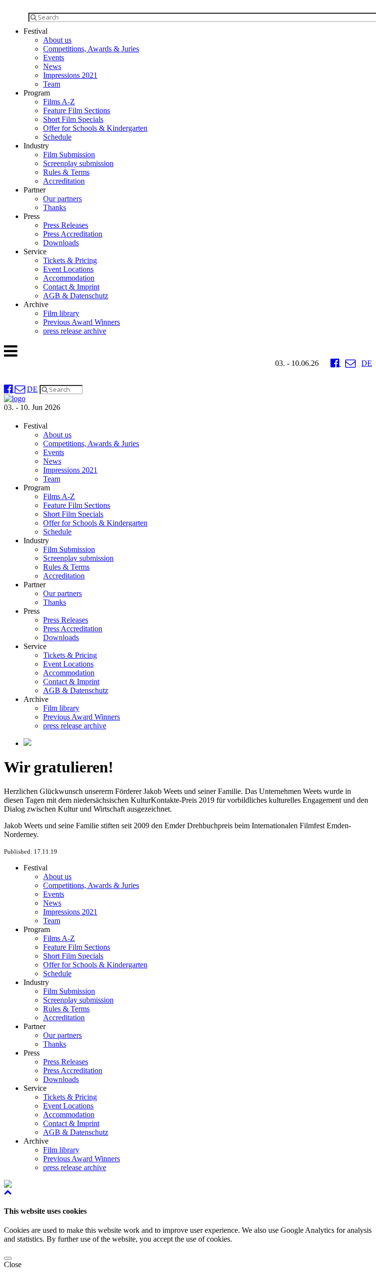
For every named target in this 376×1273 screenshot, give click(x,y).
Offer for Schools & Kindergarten (95, 128)
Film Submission (69, 154)
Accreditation (64, 181)
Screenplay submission (78, 163)
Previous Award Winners (81, 322)
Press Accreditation (72, 234)
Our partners (62, 198)
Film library (61, 313)
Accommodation (68, 278)
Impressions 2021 (70, 75)
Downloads (61, 243)
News (52, 66)
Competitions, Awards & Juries (91, 49)
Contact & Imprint (71, 287)
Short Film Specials (73, 119)
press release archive (74, 331)
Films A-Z (59, 101)
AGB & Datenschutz (75, 295)
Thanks (54, 207)
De (366, 363)
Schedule (57, 137)
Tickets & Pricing (70, 260)
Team (51, 84)
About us (57, 40)
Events (53, 57)
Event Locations (68, 269)
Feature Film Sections (76, 110)
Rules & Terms (66, 172)
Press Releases (65, 225)
